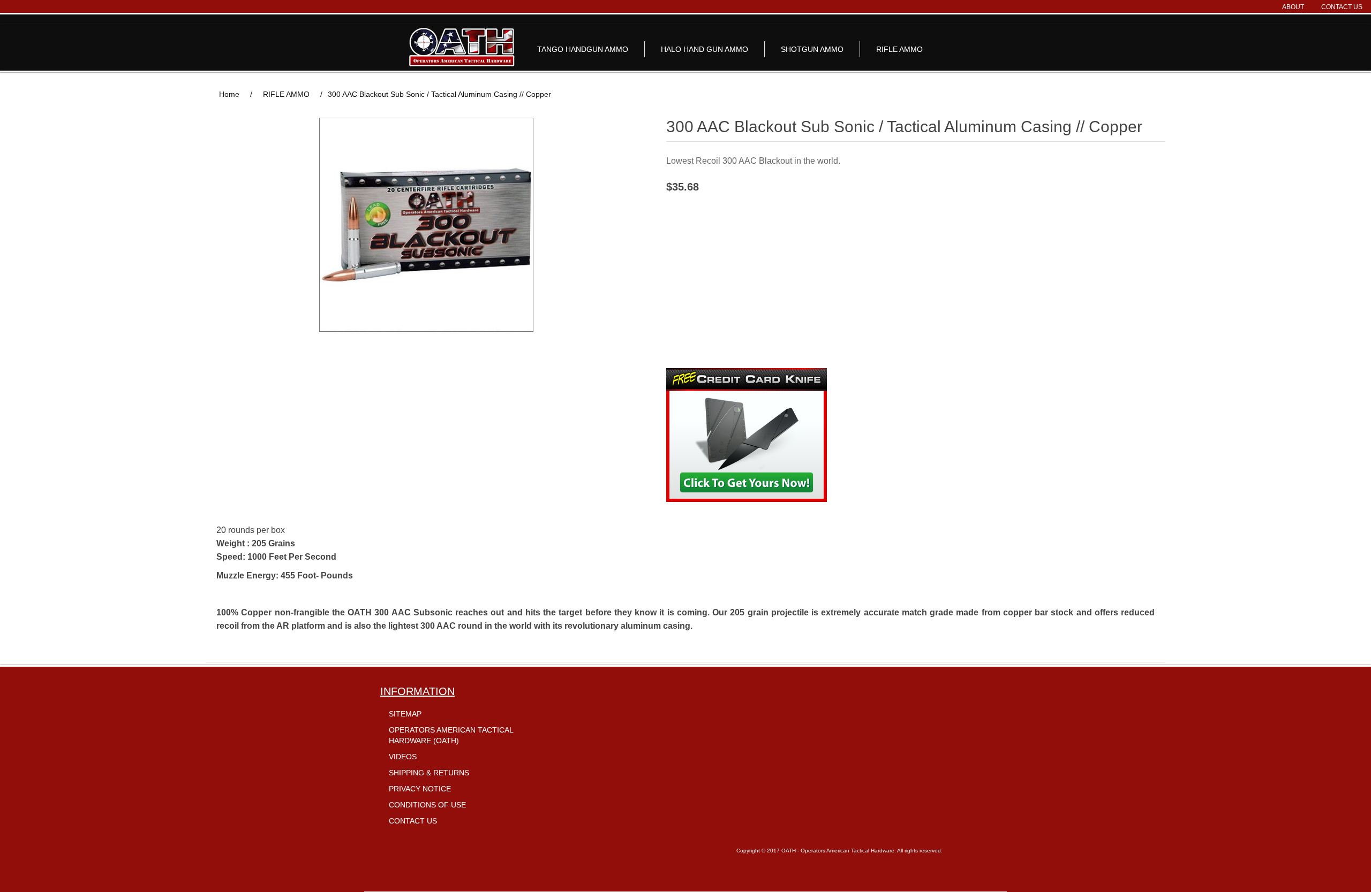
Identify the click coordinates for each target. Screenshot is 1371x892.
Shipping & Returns (429, 772)
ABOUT (1293, 7)
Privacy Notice (420, 788)
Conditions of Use (427, 804)
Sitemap (405, 714)
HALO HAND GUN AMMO (704, 49)
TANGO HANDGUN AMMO (582, 49)
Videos (403, 756)
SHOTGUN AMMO (812, 49)
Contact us (1341, 7)
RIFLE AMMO (899, 49)
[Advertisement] (916, 276)
